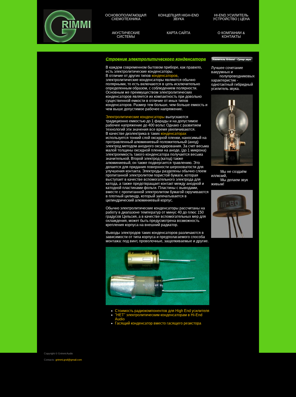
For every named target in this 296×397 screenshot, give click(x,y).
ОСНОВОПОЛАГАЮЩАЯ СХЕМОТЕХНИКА (125, 17)
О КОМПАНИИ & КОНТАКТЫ (231, 34)
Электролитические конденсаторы (135, 117)
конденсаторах (173, 133)
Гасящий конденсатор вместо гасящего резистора (158, 323)
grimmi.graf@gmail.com (69, 359)
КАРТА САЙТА (178, 33)
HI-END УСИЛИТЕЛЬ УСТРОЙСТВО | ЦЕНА (231, 17)
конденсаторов (165, 76)
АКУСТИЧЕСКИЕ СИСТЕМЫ (126, 34)
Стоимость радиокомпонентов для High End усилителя (162, 311)
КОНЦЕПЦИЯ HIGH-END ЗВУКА (178, 17)
